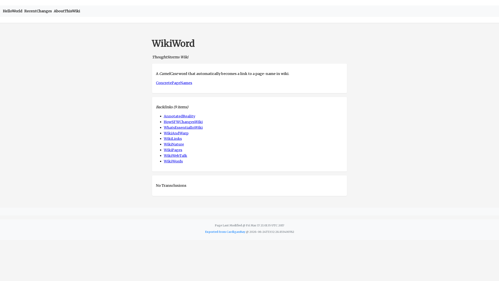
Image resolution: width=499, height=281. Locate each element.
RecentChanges (38, 11)
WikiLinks (173, 138)
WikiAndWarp (176, 133)
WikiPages (173, 150)
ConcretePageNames (174, 83)
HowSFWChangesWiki (183, 122)
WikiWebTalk (175, 155)
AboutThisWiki (67, 11)
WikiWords (173, 161)
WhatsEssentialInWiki (183, 127)
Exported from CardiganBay (225, 232)
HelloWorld (12, 11)
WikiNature (174, 144)
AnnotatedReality (179, 116)
